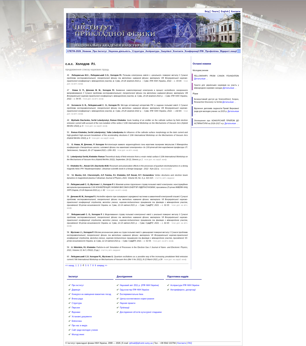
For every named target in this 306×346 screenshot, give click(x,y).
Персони (76, 307)
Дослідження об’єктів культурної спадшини (141, 312)
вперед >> (102, 265)
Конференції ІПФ (194, 51)
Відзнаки (76, 312)
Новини (87, 51)
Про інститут (78, 285)
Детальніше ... (201, 78)
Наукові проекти (127, 303)
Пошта (215, 11)
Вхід (207, 11)
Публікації (124, 307)
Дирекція (76, 290)
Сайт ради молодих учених (85, 330)
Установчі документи (82, 316)
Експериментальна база (131, 294)
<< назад (69, 265)
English (225, 11)
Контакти (235, 11)
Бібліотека (77, 321)
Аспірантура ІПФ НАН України (184, 285)
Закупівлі (166, 51)
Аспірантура (153, 51)
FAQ (190, 343)
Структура (138, 51)
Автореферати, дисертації (183, 290)
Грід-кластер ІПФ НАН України (134, 290)
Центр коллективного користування (137, 298)
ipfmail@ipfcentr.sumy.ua (141, 343)
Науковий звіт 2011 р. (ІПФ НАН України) (139, 285)
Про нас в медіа (79, 325)
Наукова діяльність (120, 51)
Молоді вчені (78, 334)
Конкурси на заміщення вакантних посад (91, 294)
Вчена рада (77, 298)
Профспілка (212, 51)
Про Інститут (100, 51)
